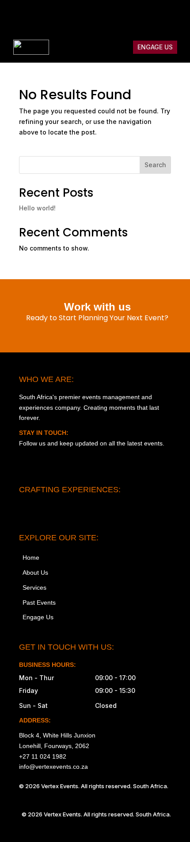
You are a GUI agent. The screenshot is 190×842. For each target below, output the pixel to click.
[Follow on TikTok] (136, 16)
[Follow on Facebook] (118, 16)
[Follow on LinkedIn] (174, 16)
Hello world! (37, 208)
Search (155, 164)
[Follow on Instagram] (99, 16)
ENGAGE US (155, 47)
